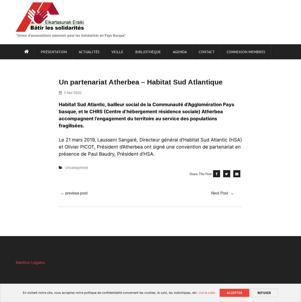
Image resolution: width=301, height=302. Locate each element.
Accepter (234, 293)
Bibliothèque (148, 51)
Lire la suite (207, 292)
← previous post (74, 193)
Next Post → (222, 193)
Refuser (264, 293)
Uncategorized (76, 167)
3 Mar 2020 (73, 93)
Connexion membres (246, 51)
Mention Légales (30, 262)
